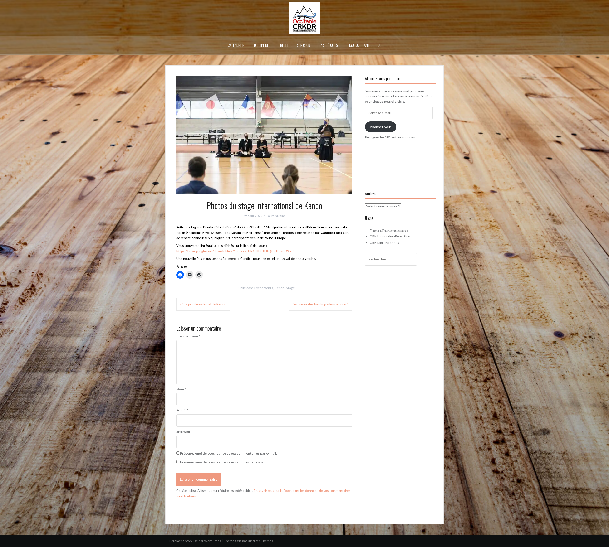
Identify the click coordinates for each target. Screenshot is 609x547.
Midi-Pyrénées (388, 243)
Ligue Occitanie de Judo (364, 45)
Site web (183, 432)
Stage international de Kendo (204, 304)
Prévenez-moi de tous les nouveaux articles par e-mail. (223, 462)
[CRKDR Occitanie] (304, 18)
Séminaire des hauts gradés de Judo (319, 304)
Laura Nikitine (276, 216)
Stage (290, 288)
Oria (238, 541)
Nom (181, 389)
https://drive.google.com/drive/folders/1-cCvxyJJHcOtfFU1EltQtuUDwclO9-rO (235, 251)
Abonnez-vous (381, 127)
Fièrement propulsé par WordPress (195, 541)
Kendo (280, 288)
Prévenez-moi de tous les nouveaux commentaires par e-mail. (228, 453)
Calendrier (236, 45)
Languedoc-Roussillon (393, 236)
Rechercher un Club (295, 45)
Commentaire (188, 336)
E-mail (182, 410)
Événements (263, 288)
